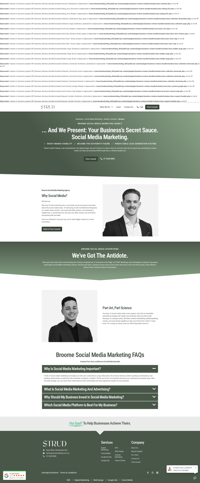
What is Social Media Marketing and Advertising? (77, 389)
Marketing (79, 119)
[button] (100, 369)
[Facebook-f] (148, 473)
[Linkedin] (157, 473)
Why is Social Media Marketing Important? (72, 369)
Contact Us (128, 107)
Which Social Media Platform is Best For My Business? (80, 405)
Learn (118, 107)
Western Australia (110, 119)
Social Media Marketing (93, 119)
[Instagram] (153, 473)
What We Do (105, 107)
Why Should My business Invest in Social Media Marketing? (84, 397)
